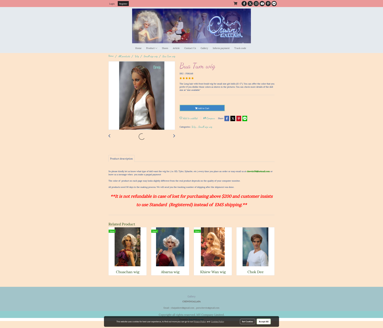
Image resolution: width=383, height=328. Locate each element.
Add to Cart (203, 108)
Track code (240, 48)
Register (123, 3)
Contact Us (190, 48)
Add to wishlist (190, 118)
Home (138, 48)
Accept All (264, 321)
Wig (194, 126)
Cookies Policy (217, 321)
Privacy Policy (200, 321)
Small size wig (205, 126)
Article (176, 48)
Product (150, 48)
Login (112, 3)
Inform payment (221, 48)
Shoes (165, 48)
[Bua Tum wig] (142, 95)
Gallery (204, 48)
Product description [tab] (121, 158)
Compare (210, 118)
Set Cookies (247, 321)
